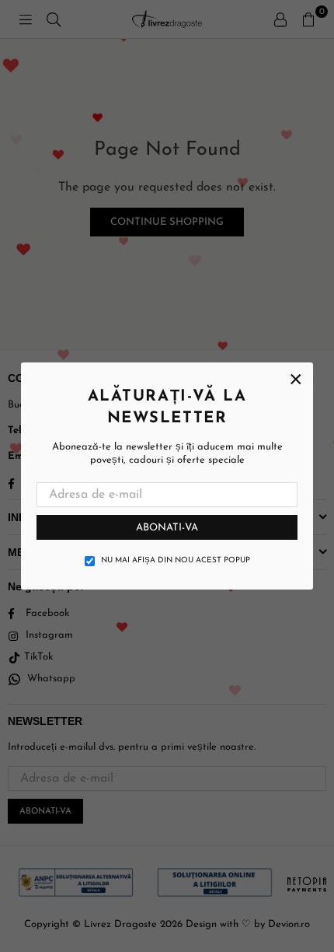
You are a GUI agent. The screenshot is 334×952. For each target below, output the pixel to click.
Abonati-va (167, 528)
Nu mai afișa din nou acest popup (175, 560)
